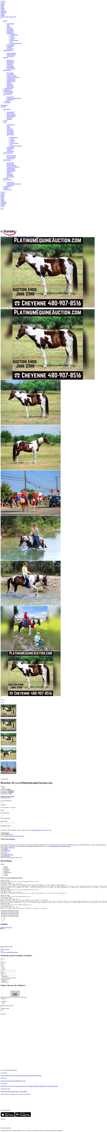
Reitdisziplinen (10, 61)
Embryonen (10, 28)
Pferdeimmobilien (11, 80)
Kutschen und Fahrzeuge (13, 77)
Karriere (21, 1075)
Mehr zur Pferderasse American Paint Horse (59, 846)
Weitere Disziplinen (5, 857)
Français (3, 15)
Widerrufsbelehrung (18, 1081)
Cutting (12, 39)
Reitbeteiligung (43, 1086)
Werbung (16, 1075)
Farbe (2, 854)
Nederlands (3, 11)
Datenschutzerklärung (37, 830)
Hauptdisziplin (4, 856)
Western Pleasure (14, 40)
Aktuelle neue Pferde (52, 1086)
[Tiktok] (13, 1125)
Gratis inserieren (8, 94)
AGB (49, 830)
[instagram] (8, 1125)
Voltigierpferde (10, 44)
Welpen (17, 1091)
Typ (2, 849)
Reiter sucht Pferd (11, 53)
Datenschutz (9, 1081)
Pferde (5, 21)
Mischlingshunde (11, 1091)
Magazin (6, 57)
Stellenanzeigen (11, 81)
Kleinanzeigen (7, 70)
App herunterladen (8, 91)
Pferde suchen (11, 236)
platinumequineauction (12, 952)
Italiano (2, 5)
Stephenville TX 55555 (6, 927)
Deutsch (3, 2)
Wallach (8, 850)
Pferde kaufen (4, 1086)
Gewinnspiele (10, 66)
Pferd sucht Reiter (11, 54)
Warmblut (5, 849)
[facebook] (3, 1125)
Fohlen (8, 26)
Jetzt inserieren (10, 49)
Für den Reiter (10, 74)
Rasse (2, 847)
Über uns (11, 1075)
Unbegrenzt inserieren (14, 98)
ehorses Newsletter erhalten (9, 977)
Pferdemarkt (4, 236)
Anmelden (3, 106)
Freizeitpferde (10, 46)
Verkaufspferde (10, 23)
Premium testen (9, 88)
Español (3, 14)
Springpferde (10, 32)
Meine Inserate (10, 113)
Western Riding (14, 35)
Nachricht (3, 1001)
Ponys (8, 25)
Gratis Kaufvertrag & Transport (16, 836)
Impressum (3, 1081)
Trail (11, 42)
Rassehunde (4, 1091)
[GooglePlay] (23, 1116)
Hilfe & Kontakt (5, 1075)
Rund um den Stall (11, 75)
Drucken (4, 980)
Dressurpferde (10, 30)
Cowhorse (12, 37)
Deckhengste (10, 29)
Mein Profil (10, 117)
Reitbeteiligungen (8, 50)
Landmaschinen (11, 78)
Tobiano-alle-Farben (8, 854)
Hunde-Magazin (11, 67)
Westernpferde (11, 33)
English (2, 8)
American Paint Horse (21, 236)
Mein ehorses (7, 109)
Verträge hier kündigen (36, 1075)
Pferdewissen (10, 63)
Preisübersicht (7, 89)
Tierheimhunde (23, 1091)
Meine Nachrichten (11, 115)
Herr (3, 968)
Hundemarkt (10, 85)
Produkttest (9, 64)
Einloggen (7, 101)
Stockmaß (3, 853)
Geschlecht (3, 850)
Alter (2, 852)
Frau (3, 967)
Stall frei (9, 82)
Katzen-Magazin (11, 68)
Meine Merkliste (11, 116)
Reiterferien (10, 84)
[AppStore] (8, 1116)
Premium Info (26, 1075)
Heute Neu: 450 (5, 16)
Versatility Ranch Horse (16, 43)
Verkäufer (9, 47)
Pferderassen (10, 60)
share (3, 1003)
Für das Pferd (10, 73)
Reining (12, 36)
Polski (2, 7)
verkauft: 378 (12, 16)
